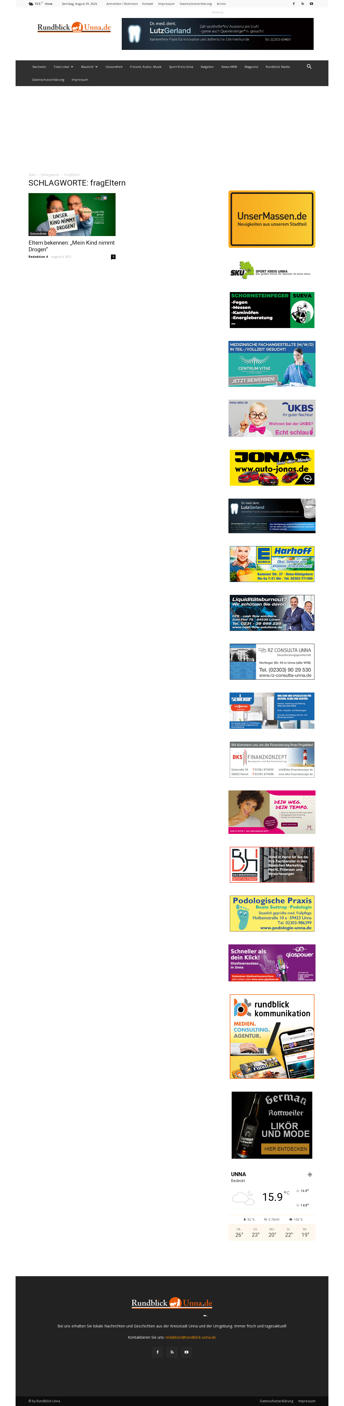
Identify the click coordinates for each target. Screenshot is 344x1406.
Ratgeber (207, 67)
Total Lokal (61, 67)
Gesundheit (114, 67)
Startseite (39, 67)
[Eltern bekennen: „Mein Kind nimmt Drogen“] (72, 214)
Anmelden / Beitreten (122, 4)
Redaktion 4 (38, 257)
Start (31, 174)
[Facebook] (294, 3)
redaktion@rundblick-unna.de (191, 1337)
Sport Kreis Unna (181, 67)
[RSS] (303, 3)
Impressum (166, 4)
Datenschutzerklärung (196, 4)
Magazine (251, 67)
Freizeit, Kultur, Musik (146, 67)
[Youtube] (311, 3)
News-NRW (229, 67)
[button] (309, 67)
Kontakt (147, 4)
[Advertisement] (172, 126)
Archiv (221, 4)
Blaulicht (87, 67)
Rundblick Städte (278, 67)
